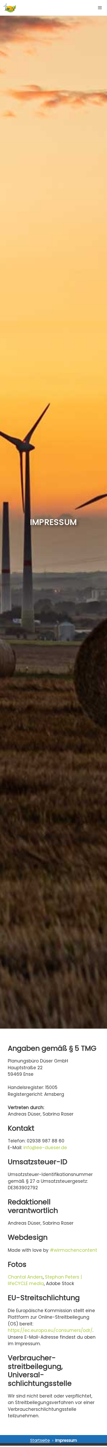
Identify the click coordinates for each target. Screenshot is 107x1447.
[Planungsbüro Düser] (10, 8)
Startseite (40, 1440)
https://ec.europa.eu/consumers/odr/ (50, 1330)
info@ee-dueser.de (45, 1147)
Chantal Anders (25, 1277)
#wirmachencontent (73, 1250)
